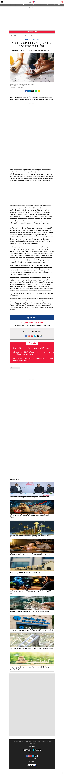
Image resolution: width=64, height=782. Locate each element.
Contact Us (21, 741)
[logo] (32, 2)
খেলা (29, 5)
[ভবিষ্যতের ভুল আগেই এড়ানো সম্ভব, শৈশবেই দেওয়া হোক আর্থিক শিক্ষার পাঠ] (32, 546)
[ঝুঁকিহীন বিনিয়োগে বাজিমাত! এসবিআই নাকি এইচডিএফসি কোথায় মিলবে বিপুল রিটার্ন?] (32, 507)
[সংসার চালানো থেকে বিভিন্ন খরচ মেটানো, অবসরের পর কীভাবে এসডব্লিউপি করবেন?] (32, 640)
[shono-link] (62, 2)
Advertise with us (36, 741)
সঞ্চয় (15, 36)
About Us (15, 741)
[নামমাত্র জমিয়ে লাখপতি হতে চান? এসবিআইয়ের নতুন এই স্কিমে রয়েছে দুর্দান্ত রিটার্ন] (32, 622)
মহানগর (10, 5)
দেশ (20, 5)
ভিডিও (59, 5)
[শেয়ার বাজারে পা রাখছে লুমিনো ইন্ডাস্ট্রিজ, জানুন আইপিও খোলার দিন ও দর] (32, 489)
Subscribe (28, 741)
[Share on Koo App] (39, 92)
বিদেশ (24, 5)
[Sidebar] (2, 2)
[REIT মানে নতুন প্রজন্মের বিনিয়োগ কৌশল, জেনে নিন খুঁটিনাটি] (32, 564)
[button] (26, 91)
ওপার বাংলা (41, 5)
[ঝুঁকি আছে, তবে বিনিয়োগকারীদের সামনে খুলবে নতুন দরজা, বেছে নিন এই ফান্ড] (32, 528)
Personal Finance (15, 368)
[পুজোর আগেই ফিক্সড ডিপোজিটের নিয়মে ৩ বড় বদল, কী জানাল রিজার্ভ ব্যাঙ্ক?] (32, 603)
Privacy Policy (32, 743)
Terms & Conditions (46, 741)
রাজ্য (16, 5)
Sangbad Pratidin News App (32, 323)
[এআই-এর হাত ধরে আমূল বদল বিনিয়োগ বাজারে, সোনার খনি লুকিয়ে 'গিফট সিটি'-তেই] (32, 583)
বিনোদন (34, 5)
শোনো (5, 5)
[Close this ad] (61, 773)
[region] (32, 18)
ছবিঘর (54, 5)
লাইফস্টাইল (48, 5)
